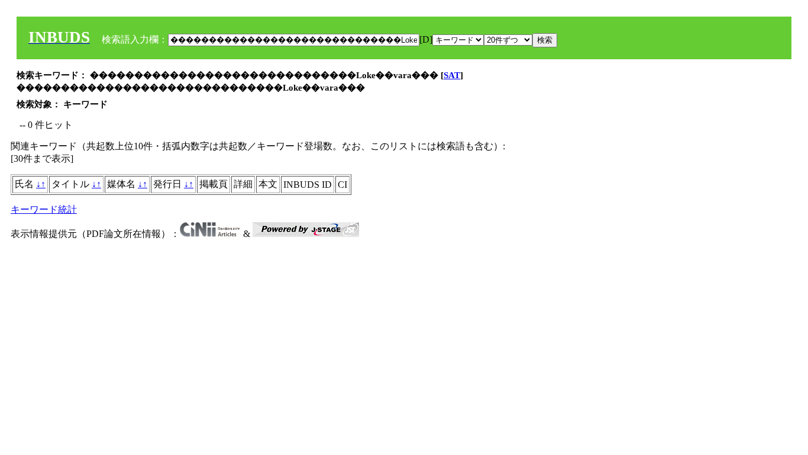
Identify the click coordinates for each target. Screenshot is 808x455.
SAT (452, 75)
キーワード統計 (44, 209)
